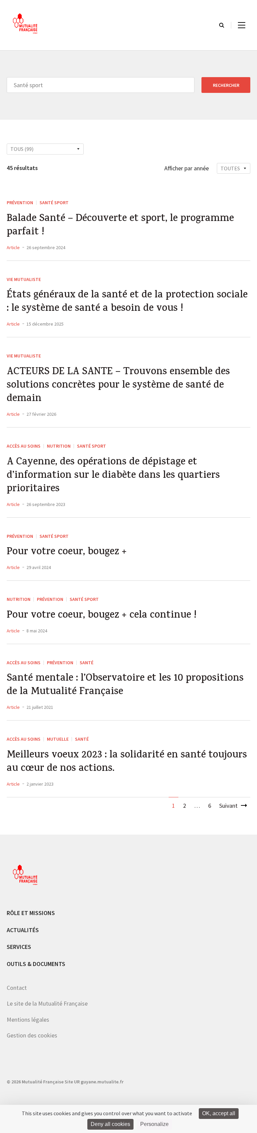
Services (19, 947)
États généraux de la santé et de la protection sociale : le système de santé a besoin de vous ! (127, 302)
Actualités (23, 930)
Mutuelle (58, 739)
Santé (86, 663)
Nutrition (59, 446)
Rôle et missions (31, 913)
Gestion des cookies (32, 1035)
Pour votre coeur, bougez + (67, 552)
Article (13, 247)
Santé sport (54, 203)
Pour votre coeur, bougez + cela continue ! (101, 616)
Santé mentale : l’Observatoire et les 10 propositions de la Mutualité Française (125, 685)
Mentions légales (28, 1019)
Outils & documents (36, 964)
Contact (17, 988)
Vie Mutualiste (24, 279)
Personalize (154, 1124)
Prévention (20, 203)
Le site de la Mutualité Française (47, 1003)
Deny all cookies (110, 1124)
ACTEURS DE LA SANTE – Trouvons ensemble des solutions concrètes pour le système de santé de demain (118, 386)
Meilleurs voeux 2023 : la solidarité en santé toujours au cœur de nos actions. (127, 762)
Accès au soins (23, 446)
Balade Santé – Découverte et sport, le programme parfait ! (120, 226)
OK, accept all (218, 1113)
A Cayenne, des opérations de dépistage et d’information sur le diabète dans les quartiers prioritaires (113, 476)
